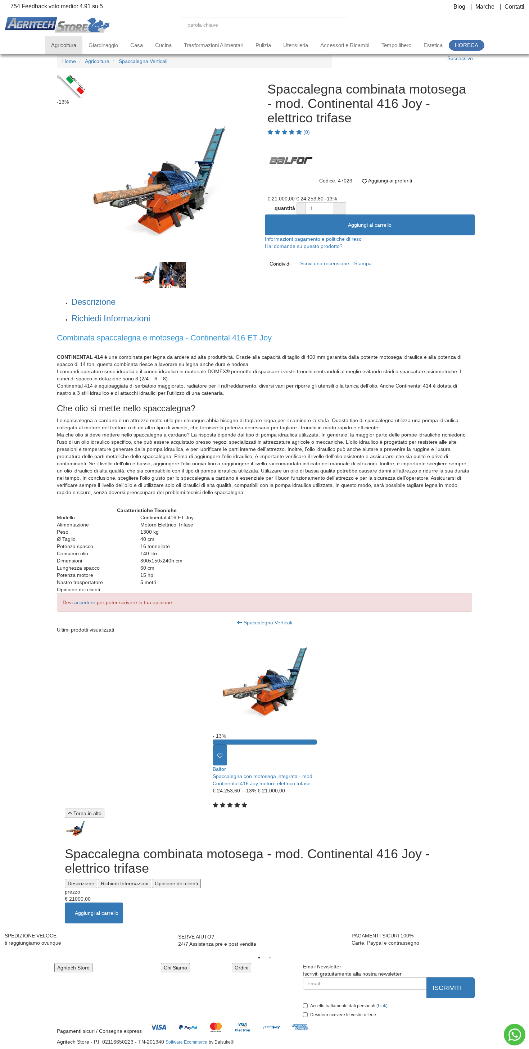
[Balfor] (290, 159)
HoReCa (466, 45)
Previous (49, 183)
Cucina (163, 45)
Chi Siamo (175, 968)
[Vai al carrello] (520, 25)
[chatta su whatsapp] (514, 1034)
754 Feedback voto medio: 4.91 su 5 (56, 6)
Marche (484, 7)
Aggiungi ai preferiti (389, 181)
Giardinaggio (103, 45)
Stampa (363, 263)
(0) (306, 132)
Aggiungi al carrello (370, 225)
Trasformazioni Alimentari (213, 45)
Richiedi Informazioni (110, 318)
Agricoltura (63, 45)
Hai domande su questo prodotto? (304, 246)
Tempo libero (396, 45)
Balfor (219, 769)
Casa (136, 45)
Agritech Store (73, 968)
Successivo (460, 58)
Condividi (280, 264)
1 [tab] (259, 957)
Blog (459, 7)
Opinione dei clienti (176, 883)
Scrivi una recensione (324, 263)
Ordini (241, 968)
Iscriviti (448, 987)
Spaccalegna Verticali (267, 622)
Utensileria (295, 45)
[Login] (487, 25)
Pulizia (263, 45)
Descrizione (93, 302)
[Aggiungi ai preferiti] (220, 755)
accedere (84, 602)
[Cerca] (336, 25)
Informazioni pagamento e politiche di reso (313, 239)
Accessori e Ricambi (344, 45)
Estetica (433, 45)
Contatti (514, 7)
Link (382, 1005)
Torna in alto (86, 813)
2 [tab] (269, 957)
